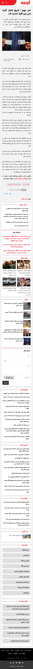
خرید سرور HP (25, 566)
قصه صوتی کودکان (24, 577)
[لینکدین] (10, 663)
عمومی (22, 56)
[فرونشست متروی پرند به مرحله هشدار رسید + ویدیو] (27, 306)
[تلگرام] (22, 663)
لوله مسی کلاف (25, 561)
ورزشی (7, 650)
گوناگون (15, 653)
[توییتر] (16, 663)
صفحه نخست (27, 650)
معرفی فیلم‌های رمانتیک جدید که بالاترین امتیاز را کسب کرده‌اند (9, 273)
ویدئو (3, 650)
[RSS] (13, 663)
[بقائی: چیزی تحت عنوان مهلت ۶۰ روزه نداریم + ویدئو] (27, 341)
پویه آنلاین (26, 593)
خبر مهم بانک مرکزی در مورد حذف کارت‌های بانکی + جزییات (17, 621)
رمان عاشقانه (25, 550)
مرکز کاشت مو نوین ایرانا (22, 582)
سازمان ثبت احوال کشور (13, 184)
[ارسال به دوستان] (19, 59)
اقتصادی (17, 650)
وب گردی (10, 653)
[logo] (24, 2)
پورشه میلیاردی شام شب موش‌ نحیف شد (9, 289)
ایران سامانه (12, 666)
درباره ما (18, 658)
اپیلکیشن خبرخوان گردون (21, 179)
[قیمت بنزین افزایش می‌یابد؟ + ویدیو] (27, 315)
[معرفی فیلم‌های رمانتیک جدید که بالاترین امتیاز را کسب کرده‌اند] (9, 264)
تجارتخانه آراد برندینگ (23, 588)
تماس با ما (23, 658)
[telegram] (10, 193)
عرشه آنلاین (24, 199)
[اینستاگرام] (19, 663)
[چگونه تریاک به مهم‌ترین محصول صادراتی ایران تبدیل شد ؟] (23, 264)
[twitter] (7, 193)
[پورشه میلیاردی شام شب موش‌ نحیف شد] (9, 281)
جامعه (27, 56)
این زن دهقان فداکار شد (22, 614)
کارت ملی (25, 184)
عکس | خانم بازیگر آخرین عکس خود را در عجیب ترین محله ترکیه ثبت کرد (24, 291)
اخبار (22, 650)
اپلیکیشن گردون (10, 658)
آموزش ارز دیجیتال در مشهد (22, 571)
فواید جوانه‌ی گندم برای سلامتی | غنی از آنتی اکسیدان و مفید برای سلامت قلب (17, 607)
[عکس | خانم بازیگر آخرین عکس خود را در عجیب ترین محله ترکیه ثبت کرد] (23, 281)
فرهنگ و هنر (22, 653)
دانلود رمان (26, 555)
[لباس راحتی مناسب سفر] (27, 536)
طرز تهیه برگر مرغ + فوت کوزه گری (20, 641)
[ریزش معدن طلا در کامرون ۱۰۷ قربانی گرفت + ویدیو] (27, 324)
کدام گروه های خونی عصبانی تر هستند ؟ (18, 628)
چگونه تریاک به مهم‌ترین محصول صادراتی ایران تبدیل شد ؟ (23, 273)
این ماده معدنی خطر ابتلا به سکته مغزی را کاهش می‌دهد (18, 634)
